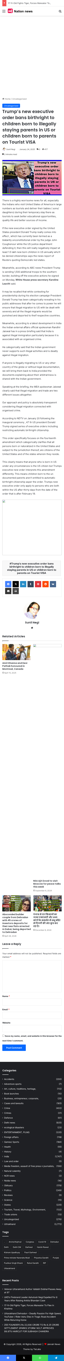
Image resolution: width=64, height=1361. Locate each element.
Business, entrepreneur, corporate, (21, 1098)
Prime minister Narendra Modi (17, 1258)
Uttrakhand (9, 1224)
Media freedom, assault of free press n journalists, (29, 1166)
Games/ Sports (11, 1142)
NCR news (9, 1176)
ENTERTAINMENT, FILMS (17, 1132)
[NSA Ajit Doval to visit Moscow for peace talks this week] (47, 761)
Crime (7, 1108)
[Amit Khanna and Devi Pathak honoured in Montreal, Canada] (16, 652)
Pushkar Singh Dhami (13, 1263)
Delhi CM (17, 1247)
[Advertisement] (32, 59)
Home (7, 99)
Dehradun (54, 1242)
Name (6, 996)
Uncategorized (19, 99)
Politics (7, 1190)
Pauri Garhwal (30, 1252)
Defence (8, 1118)
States (7, 1205)
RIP (44, 1263)
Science (8, 1200)
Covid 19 (42, 1242)
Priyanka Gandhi (41, 1258)
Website (6, 1022)
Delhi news (9, 1122)
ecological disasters (14, 1127)
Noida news (10, 1180)
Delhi (6, 1247)
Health (7, 1147)
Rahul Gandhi (33, 1263)
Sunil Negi (10, 149)
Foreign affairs (11, 1137)
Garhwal (29, 1247)
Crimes (7, 1113)
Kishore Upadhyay (12, 1252)
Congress (30, 1242)
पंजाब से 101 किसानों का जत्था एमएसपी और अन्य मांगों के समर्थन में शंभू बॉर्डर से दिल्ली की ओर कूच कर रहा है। (46, 920)
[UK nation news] (20, 11)
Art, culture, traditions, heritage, (20, 1089)
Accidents (9, 1079)
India (6, 1156)
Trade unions (10, 1214)
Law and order (11, 1161)
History (7, 1151)
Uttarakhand (9, 1268)
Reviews (8, 1195)
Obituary (8, 1185)
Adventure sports (12, 1084)
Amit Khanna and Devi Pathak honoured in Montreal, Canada (14, 666)
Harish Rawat (43, 1247)
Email (5, 1009)
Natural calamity (12, 1171)
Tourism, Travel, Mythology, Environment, (25, 1209)
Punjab (56, 1258)
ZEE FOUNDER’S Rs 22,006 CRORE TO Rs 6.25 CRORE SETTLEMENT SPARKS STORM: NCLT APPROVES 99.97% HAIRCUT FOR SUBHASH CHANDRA (31, 1328)
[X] (16, 584)
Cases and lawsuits (13, 1103)
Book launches (11, 1093)
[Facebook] (8, 584)
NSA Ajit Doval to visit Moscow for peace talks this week (47, 883)
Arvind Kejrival (15, 1242)
